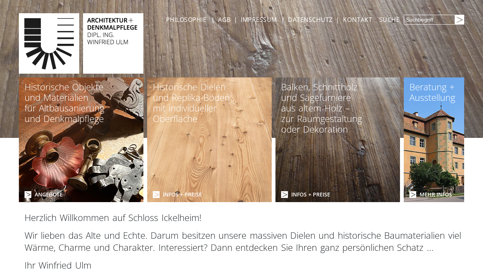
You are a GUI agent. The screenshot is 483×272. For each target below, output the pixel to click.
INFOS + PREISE (182, 194)
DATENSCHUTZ (310, 19)
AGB (224, 19)
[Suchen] (459, 19)
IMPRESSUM (259, 19)
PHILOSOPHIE (186, 19)
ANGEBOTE (49, 194)
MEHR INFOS (436, 194)
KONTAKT (357, 19)
